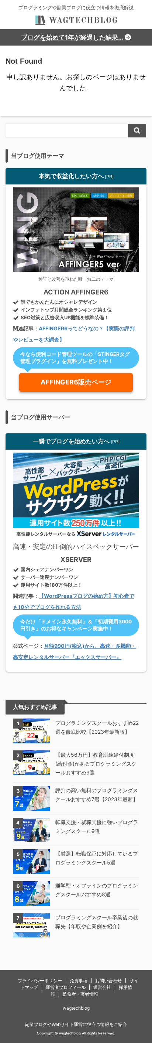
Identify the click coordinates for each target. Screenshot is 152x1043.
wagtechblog (76, 1008)
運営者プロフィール (66, 987)
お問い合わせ (108, 980)
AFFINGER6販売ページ (76, 382)
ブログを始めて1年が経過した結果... (73, 37)
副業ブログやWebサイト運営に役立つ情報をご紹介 (76, 1024)
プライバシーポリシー (40, 980)
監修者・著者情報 (80, 994)
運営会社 (102, 987)
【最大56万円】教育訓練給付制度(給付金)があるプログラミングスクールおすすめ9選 (96, 764)
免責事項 (78, 980)
